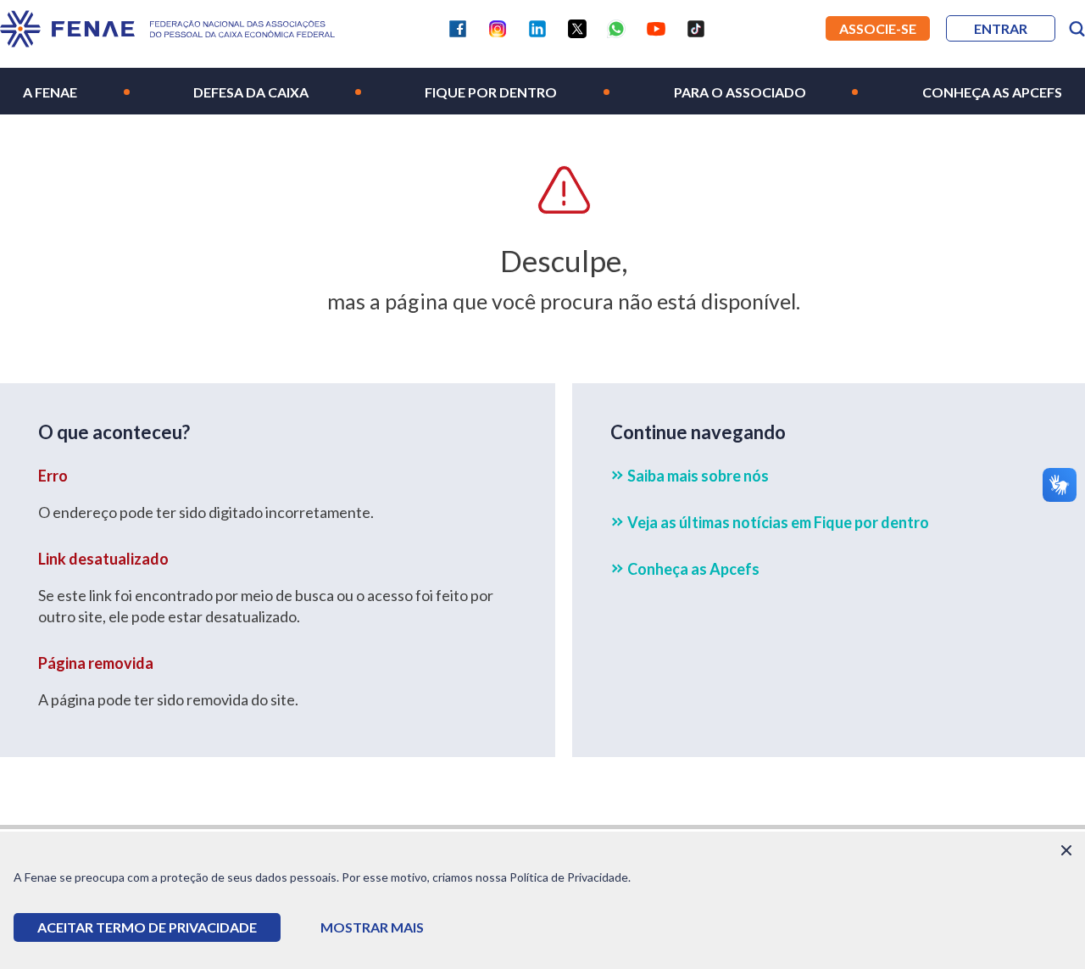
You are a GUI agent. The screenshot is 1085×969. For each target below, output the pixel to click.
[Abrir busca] (1077, 29)
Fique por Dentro (491, 92)
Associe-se (877, 28)
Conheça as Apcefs (992, 92)
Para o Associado (740, 92)
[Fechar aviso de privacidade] (1066, 850)
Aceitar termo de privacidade (147, 927)
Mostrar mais (372, 927)
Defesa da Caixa (251, 92)
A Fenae (50, 92)
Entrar (1000, 28)
